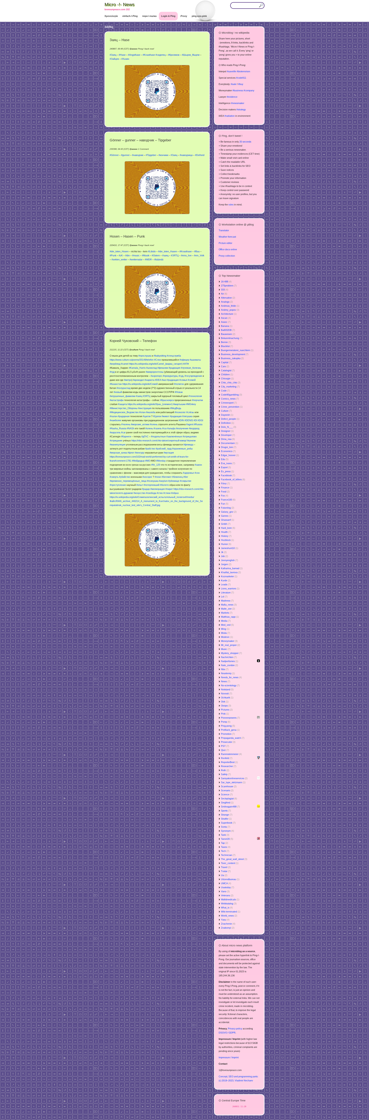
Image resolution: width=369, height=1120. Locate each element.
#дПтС (144, 436)
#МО (147, 461)
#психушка (152, 481)
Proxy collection (227, 256)
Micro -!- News (119, 4)
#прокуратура (170, 376)
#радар (146, 489)
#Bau (197, 251)
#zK (121, 255)
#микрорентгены (155, 372)
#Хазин (125, 59)
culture (134, 349)
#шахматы (195, 360)
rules (231, 204)
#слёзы (190, 412)
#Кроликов (173, 55)
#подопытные (158, 436)
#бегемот (167, 477)
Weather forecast (227, 237)
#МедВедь (175, 408)
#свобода (151, 493)
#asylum (163, 481)
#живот (165, 416)
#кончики (163, 155)
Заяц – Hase (119, 40)
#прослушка (144, 356)
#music (136, 255)
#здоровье (188, 473)
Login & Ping (168, 16)
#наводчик (137, 155)
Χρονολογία (111, 16)
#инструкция (144, 408)
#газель (158, 428)
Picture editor (225, 243)
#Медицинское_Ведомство (124, 412)
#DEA (158, 380)
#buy (240, 84)
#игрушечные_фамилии (122, 396)
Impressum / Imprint (229, 1057)
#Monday (161, 461)
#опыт (139, 485)
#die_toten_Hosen (119, 251)
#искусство (139, 493)
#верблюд (115, 364)
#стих (160, 493)
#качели (191, 440)
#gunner (125, 155)
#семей (192, 380)
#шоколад (151, 368)
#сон (197, 473)
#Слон (157, 360)
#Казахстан (116, 384)
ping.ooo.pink (199, 16)
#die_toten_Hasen (167, 251)
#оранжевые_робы (182, 448)
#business (237, 90)
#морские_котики (140, 424)
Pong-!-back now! (146, 49)
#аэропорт (156, 376)
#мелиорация (157, 489)
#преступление (118, 485)
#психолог (180, 412)
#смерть (114, 477)
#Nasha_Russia (118, 428)
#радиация (174, 368)
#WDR (148, 259)
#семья (183, 380)
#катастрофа (117, 400)
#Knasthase (149, 55)
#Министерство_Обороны (124, 408)
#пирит (169, 489)
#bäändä (158, 259)
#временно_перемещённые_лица (128, 481)
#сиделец (161, 55)
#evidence (232, 97)
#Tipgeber (151, 155)
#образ (175, 493)
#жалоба (150, 412)
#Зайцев (114, 59)
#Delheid (199, 155)
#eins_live (186, 255)
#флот (131, 452)
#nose (158, 477)
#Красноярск (167, 400)
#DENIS (188, 420)
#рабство (150, 448)
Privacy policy (235, 1028)
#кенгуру (139, 452)
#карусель (115, 432)
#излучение (182, 428)
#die (127, 255)
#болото (164, 485)
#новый (118, 392)
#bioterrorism (243, 71)
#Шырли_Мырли (190, 55)
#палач (113, 416)
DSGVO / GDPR (227, 1032)
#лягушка (187, 416)
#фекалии (162, 368)
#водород (194, 428)
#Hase (122, 55)
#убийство (124, 477)
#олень (154, 424)
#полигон (179, 384)
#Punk (113, 255)
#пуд (112, 372)
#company (249, 90)
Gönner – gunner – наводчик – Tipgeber (140, 140)
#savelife (231, 71)
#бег (185, 477)
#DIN (181, 420)
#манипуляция (117, 444)
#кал (164, 380)
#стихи (167, 493)
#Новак (179, 392)
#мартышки (179, 404)
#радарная (124, 416)
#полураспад (123, 388)
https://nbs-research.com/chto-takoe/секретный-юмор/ (159, 440)
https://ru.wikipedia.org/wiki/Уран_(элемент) (150, 404)
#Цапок (157, 416)
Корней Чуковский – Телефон (133, 341)
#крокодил (138, 380)
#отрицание (116, 440)
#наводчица (186, 155)
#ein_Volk (199, 255)
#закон (198, 465)
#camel (124, 364)
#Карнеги (126, 436)
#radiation (229, 116)
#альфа (171, 428)
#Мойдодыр (138, 461)
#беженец (177, 477)
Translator (224, 230)
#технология (195, 396)
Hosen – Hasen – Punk (127, 236)
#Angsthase (134, 55)
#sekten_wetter (119, 259)
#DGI (200, 420)
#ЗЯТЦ (175, 255)
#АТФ (186, 364)
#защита (122, 404)
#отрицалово (190, 436)
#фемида (188, 444)
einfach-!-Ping (130, 16)
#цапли (147, 416)
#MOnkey (191, 404)
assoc (135, 49)
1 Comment (143, 149)
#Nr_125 (155, 465)
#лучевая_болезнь (191, 368)
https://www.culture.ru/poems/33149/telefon (132, 360)
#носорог (147, 477)
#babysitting (160, 356)
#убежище (173, 481)
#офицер (184, 360)
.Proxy (183, 16)
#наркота (149, 380)
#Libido (152, 251)
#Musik (145, 255)
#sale (233, 84)
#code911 (241, 78)
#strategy (241, 109)
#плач (142, 412)
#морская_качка (118, 452)
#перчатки (197, 400)
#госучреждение (193, 376)
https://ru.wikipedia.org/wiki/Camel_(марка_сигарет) (155, 364)
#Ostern (156, 255)
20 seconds (245, 141)
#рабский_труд (164, 448)
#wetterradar (136, 259)
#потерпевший (151, 485)
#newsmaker (237, 103)
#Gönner (114, 155)
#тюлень (125, 424)
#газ (164, 428)
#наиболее (115, 420)
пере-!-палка (149, 16)
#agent (189, 424)
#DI (195, 420)
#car (123, 432)
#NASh (130, 428)
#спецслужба (174, 356)
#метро (128, 380)
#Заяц (113, 55)
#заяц (165, 255)
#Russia (198, 424)
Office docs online (228, 249)
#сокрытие (185, 481)
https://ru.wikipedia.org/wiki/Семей (140, 384)
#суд (181, 376)
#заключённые (174, 436)
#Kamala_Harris (137, 368)
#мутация (169, 452)
